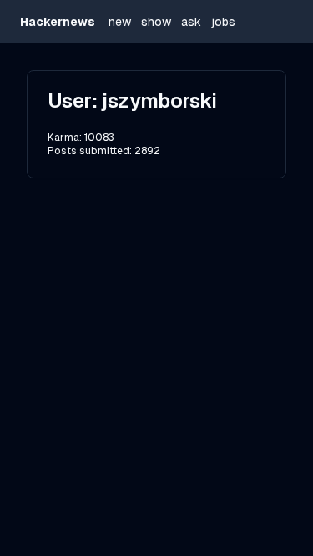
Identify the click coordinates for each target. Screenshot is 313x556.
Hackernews (57, 21)
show (156, 21)
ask (191, 21)
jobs (223, 21)
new (120, 21)
